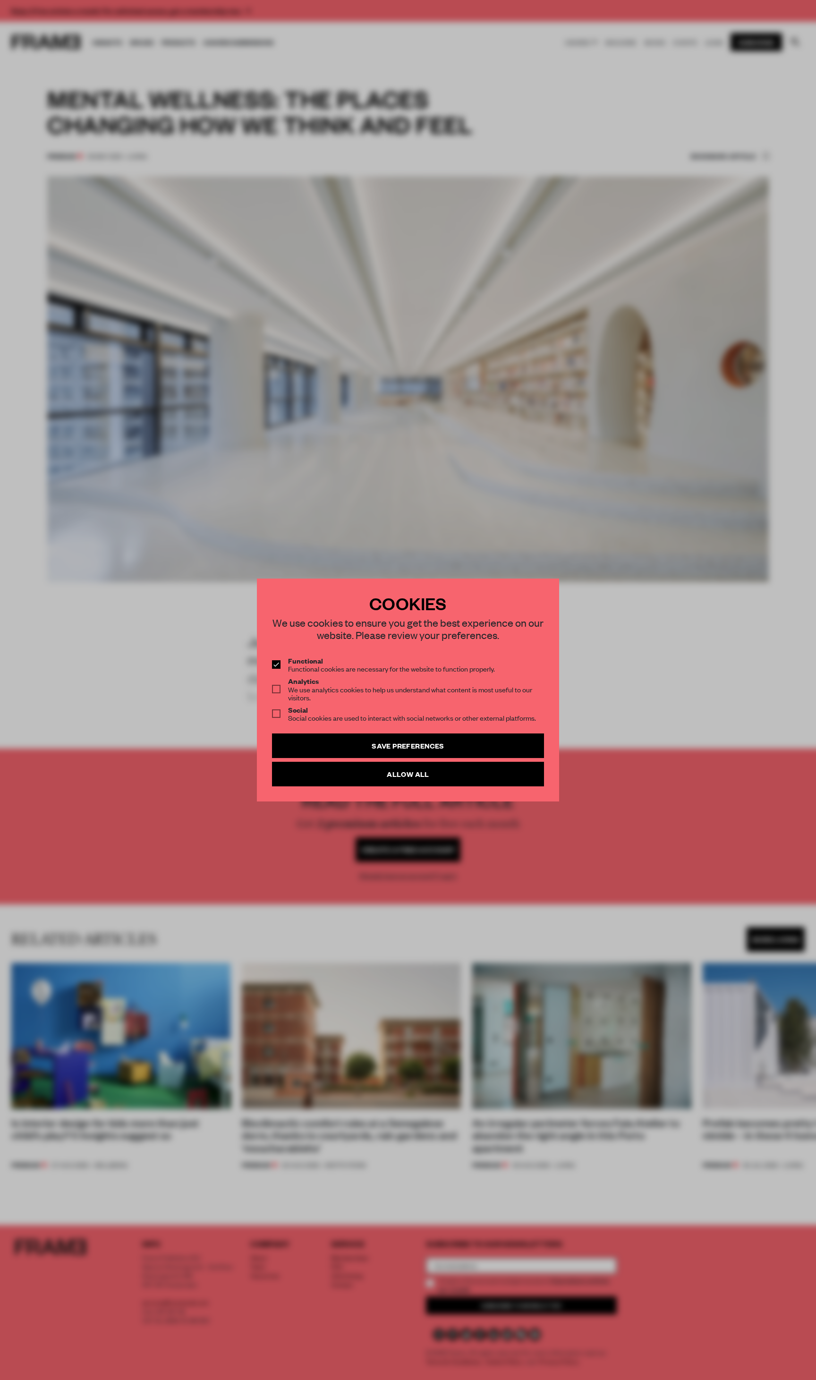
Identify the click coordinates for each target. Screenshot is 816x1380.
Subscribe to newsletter (471, 753)
